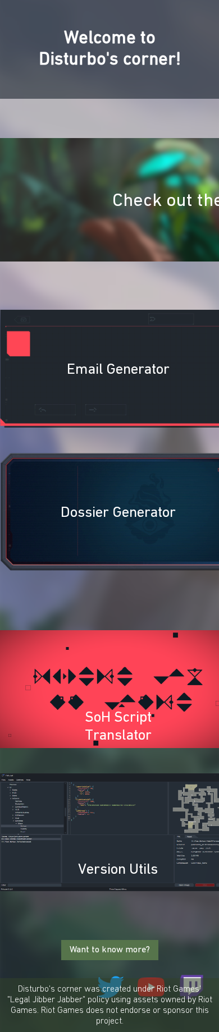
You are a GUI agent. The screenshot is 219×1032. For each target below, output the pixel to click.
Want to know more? (110, 950)
